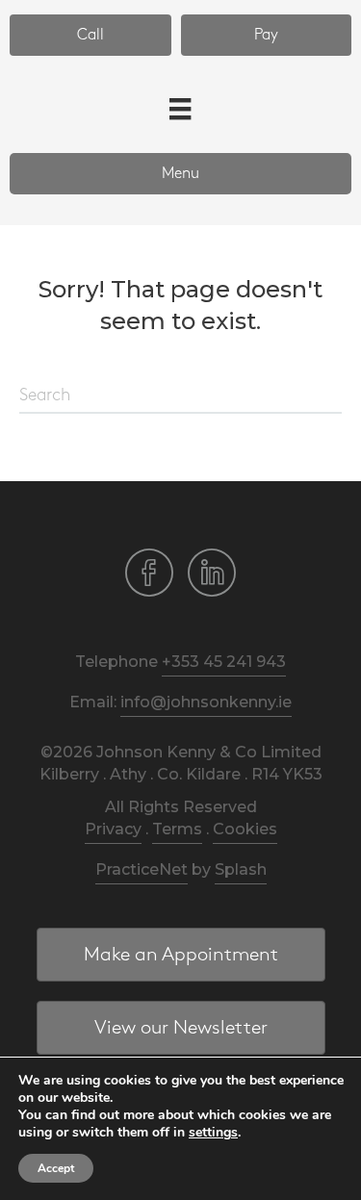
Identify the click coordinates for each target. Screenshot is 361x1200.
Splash (241, 869)
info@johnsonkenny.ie (206, 702)
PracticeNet (141, 869)
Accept (56, 1168)
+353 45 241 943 (224, 661)
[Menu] (180, 109)
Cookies (245, 829)
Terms (177, 829)
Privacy (113, 829)
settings (213, 1132)
